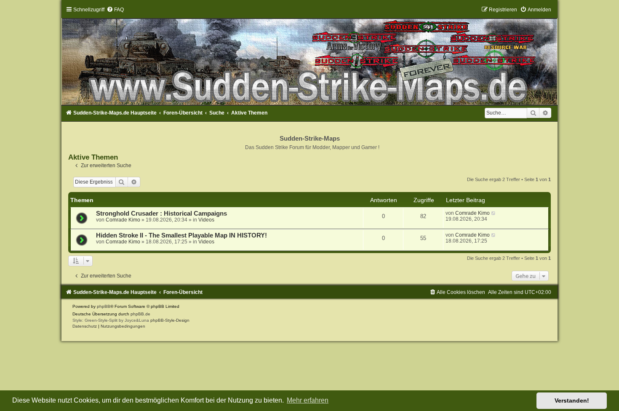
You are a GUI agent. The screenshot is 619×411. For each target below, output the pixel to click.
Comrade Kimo (123, 220)
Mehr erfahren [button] (307, 400)
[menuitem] (115, 10)
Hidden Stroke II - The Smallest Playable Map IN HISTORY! (181, 235)
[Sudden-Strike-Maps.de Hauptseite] (309, 55)
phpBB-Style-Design (169, 320)
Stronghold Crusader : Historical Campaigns (161, 213)
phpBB (103, 306)
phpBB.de (140, 314)
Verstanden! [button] (572, 400)
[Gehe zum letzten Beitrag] (493, 213)
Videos (206, 220)
